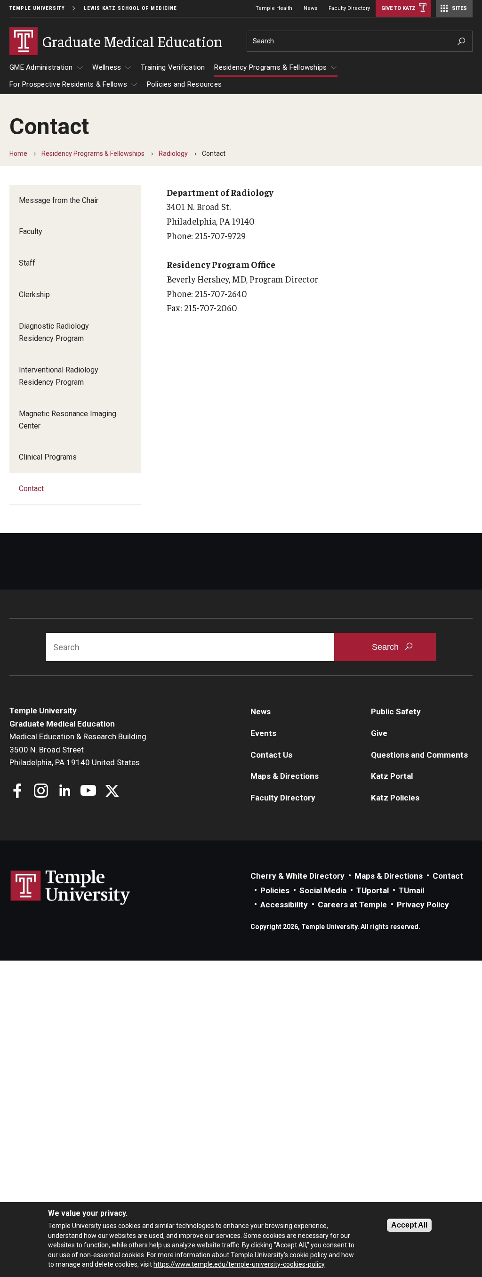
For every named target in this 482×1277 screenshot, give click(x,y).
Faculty (30, 231)
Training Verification (173, 67)
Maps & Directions (284, 776)
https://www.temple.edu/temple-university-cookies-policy (238, 1264)
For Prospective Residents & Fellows (68, 84)
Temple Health (274, 8)
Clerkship (34, 294)
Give (379, 733)
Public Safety (396, 711)
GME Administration (41, 67)
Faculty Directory (349, 8)
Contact (31, 488)
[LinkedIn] (64, 792)
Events (263, 733)
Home (18, 153)
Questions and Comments (419, 755)
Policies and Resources (184, 84)
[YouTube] (88, 792)
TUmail (411, 890)
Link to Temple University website (70, 887)
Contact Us (271, 755)
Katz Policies (395, 797)
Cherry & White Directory (297, 876)
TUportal (372, 890)
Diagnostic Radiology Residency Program (54, 332)
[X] (112, 792)
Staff (27, 263)
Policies (274, 890)
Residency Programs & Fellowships (270, 67)
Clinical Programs (48, 457)
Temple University (37, 8)
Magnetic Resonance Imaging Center (67, 419)
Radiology (173, 153)
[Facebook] (17, 792)
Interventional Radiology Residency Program (58, 376)
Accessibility (284, 904)
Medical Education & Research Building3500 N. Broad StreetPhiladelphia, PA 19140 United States (77, 749)
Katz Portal (392, 776)
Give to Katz (398, 8)
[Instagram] (41, 792)
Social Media (322, 890)
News (310, 8)
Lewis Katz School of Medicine (130, 8)
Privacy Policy (423, 904)
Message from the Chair (58, 200)
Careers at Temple (352, 904)
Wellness (106, 67)
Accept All (409, 1225)
